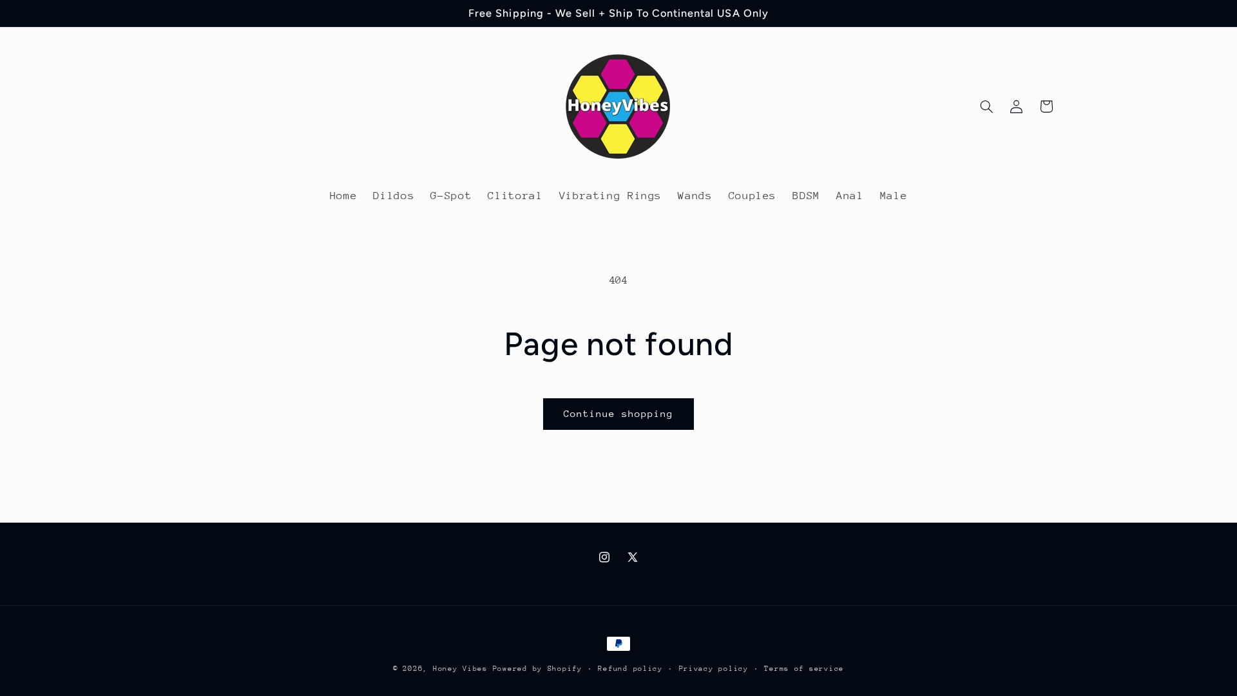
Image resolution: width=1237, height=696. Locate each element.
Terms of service (804, 668)
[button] (986, 106)
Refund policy (630, 668)
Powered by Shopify (537, 668)
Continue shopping (619, 413)
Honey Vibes (460, 668)
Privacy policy (714, 668)
